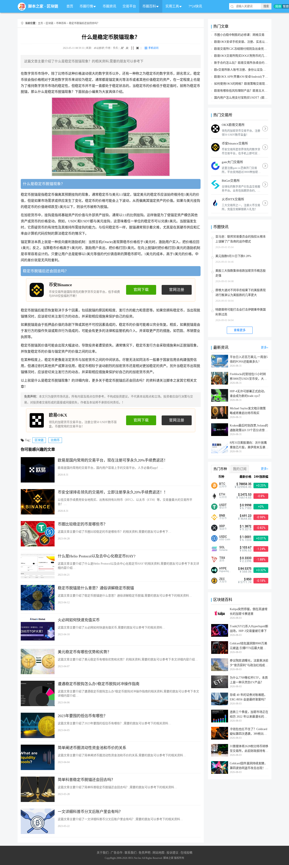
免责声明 (144, 852)
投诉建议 (172, 852)
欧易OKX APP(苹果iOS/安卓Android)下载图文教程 (247, 76)
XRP (222, 526)
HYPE (223, 568)
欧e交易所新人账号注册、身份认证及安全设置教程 (247, 69)
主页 (40, 23)
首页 (69, 6)
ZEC (222, 579)
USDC (223, 536)
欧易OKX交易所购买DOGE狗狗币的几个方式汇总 (246, 55)
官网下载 (141, 289)
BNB (222, 515)
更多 (264, 347)
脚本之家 (35, 6)
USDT (223, 505)
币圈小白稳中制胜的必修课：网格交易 (239, 34)
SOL (222, 547)
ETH (222, 494)
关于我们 (103, 852)
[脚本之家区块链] (22, 6)
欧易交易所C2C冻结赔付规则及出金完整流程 (243, 48)
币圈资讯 (109, 6)
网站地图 (158, 852)
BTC (222, 483)
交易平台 (129, 6)
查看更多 (240, 330)
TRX (222, 558)
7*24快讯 (195, 6)
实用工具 (172, 6)
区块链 (52, 6)
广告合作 (116, 852)
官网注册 (176, 289)
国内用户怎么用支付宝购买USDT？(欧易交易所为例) (248, 97)
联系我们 (130, 852)
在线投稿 (186, 852)
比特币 (55, 440)
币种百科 (61, 23)
